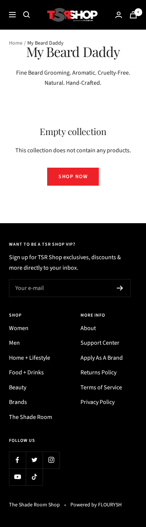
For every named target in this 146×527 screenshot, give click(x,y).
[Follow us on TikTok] (34, 476)
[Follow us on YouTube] (17, 476)
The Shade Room (30, 417)
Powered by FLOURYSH (96, 505)
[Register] (120, 288)
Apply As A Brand (101, 358)
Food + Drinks (26, 372)
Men (14, 343)
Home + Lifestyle (29, 358)
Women (18, 328)
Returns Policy (98, 372)
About (88, 328)
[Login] (118, 15)
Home (15, 43)
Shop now (73, 176)
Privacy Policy (97, 402)
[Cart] (133, 14)
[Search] (26, 14)
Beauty (17, 387)
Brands (18, 402)
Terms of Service (101, 387)
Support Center (99, 343)
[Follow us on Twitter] (34, 460)
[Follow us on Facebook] (17, 460)
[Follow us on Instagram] (51, 460)
